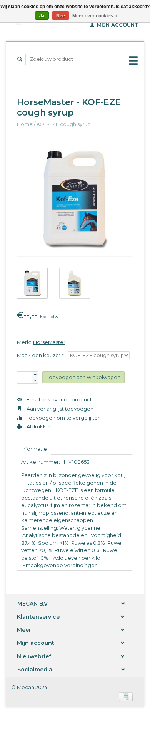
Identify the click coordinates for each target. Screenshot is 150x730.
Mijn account (116, 25)
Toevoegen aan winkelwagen (83, 377)
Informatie (34, 449)
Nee (60, 15)
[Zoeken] (20, 59)
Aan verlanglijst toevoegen (59, 409)
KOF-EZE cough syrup (64, 124)
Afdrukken (39, 426)
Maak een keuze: (40, 355)
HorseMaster (49, 342)
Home (25, 124)
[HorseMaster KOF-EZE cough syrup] (74, 198)
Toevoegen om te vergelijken (63, 418)
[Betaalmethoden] (126, 696)
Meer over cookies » (94, 15)
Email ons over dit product (58, 399)
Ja (42, 15)
